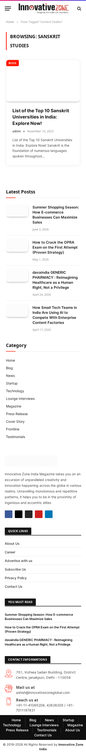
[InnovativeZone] (43, 8)
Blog (12, 63)
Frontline (12, 429)
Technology (15, 391)
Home (10, 360)
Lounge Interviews (20, 398)
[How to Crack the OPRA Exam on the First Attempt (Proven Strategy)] (17, 245)
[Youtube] (39, 514)
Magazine (13, 406)
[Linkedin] (49, 514)
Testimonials (15, 437)
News (10, 376)
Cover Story (15, 421)
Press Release (17, 414)
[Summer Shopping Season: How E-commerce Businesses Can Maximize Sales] (17, 210)
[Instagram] (28, 514)
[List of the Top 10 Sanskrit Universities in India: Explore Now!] (43, 80)
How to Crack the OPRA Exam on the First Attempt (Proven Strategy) (55, 247)
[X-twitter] (18, 514)
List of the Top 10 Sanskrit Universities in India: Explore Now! (40, 117)
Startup (12, 383)
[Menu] (8, 8)
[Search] (78, 8)
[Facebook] (8, 514)
